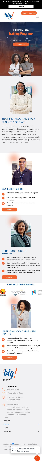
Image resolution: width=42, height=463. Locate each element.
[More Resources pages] (38, 431)
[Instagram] (4, 379)
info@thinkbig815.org (15, 393)
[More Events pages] (38, 427)
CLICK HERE (21, 6)
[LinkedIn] (9, 379)
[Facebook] (6, 379)
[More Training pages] (38, 424)
